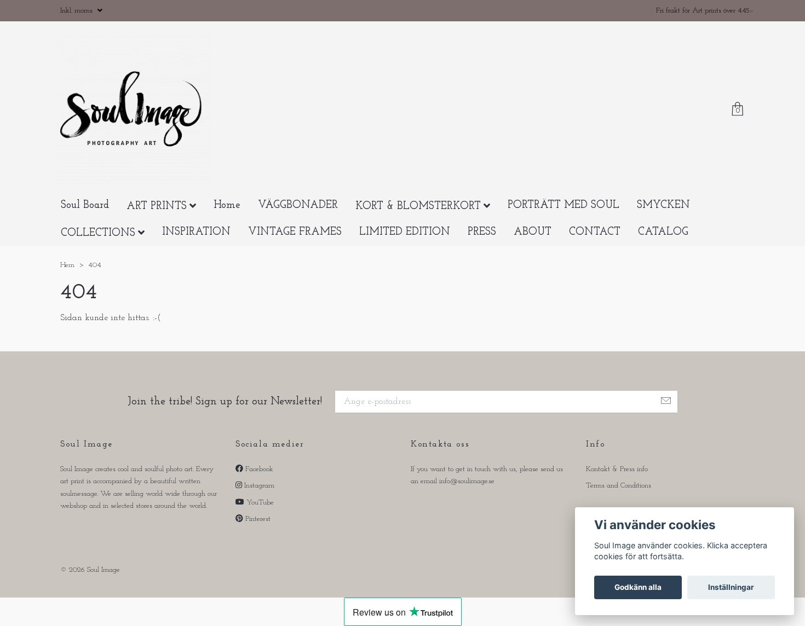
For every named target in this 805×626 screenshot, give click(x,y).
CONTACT (594, 248)
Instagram (258, 502)
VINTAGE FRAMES (295, 248)
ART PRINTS (157, 223)
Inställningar (731, 587)
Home (227, 222)
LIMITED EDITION (404, 248)
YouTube (259, 518)
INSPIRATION (196, 248)
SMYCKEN (663, 222)
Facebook (258, 485)
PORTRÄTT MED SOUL (563, 222)
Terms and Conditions (618, 502)
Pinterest (257, 535)
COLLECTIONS (98, 249)
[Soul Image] (142, 118)
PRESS (482, 248)
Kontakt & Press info (617, 485)
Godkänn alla (638, 587)
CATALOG (663, 248)
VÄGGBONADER (298, 222)
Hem (67, 281)
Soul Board (85, 222)
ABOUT (532, 248)
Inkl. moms (77, 11)
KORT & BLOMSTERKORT (418, 223)
